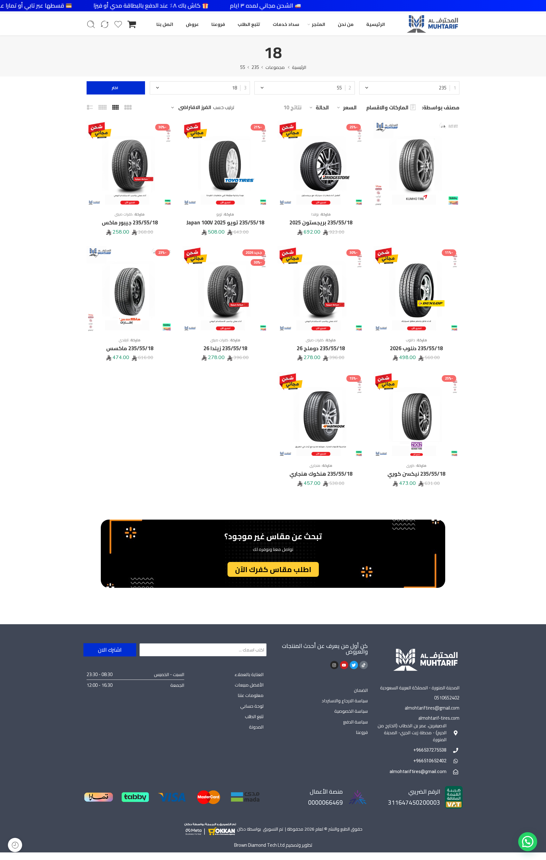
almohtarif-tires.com (438, 718)
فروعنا (218, 24)
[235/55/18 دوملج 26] (321, 289)
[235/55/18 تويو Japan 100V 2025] (225, 164)
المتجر (318, 24)
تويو (219, 214)
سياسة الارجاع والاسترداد (345, 700)
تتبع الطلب (249, 24)
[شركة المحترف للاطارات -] (432, 24)
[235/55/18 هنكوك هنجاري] (321, 415)
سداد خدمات (286, 24)
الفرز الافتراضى (194, 107)
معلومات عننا (251, 695)
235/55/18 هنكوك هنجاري (320, 474)
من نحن (346, 24)
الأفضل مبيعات (249, 684)
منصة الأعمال (326, 791)
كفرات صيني (124, 214)
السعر (350, 107)
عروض (192, 24)
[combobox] (409, 88)
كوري (410, 465)
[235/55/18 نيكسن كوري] (416, 415)
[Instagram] (334, 665)
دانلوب (410, 340)
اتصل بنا (164, 24)
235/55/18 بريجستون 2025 (320, 222)
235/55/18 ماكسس (129, 348)
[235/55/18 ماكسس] (130, 289)
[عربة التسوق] (131, 24)
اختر (116, 87)
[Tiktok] (364, 665)
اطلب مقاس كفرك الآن (273, 569)
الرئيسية (375, 24)
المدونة (256, 727)
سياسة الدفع (355, 721)
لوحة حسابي (252, 706)
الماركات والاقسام (387, 107)
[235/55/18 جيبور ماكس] (130, 164)
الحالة (322, 107)
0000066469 (325, 802)
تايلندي (124, 340)
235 (255, 67)
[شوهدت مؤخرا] (15, 845)
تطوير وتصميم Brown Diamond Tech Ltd (273, 845)
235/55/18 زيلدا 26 (225, 348)
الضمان (361, 690)
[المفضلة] (382, 129)
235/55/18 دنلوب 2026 (416, 348)
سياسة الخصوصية (351, 711)
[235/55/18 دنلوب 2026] (416, 289)
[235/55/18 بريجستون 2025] (321, 164)
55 (242, 67)
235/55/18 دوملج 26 (321, 348)
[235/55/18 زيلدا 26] (225, 289)
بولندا (315, 214)
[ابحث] (91, 24)
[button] (527, 841)
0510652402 (446, 697)
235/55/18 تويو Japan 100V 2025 (225, 222)
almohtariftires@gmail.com (432, 708)
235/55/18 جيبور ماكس (130, 222)
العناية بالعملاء (249, 674)
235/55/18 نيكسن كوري (416, 474)
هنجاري (315, 465)
